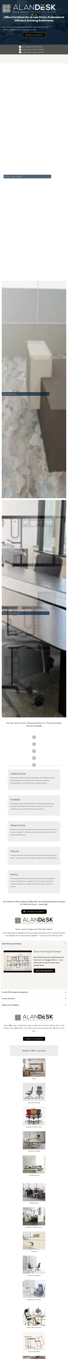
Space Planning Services (44, 971)
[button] (34, 35)
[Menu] (57, 6)
